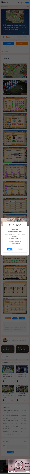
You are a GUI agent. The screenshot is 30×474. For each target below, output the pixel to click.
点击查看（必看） (17, 238)
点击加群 (9, 249)
